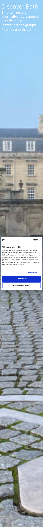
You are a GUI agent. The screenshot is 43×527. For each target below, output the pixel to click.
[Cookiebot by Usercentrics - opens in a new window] (32, 240)
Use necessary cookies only (21, 285)
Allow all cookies (21, 279)
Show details (32, 272)
